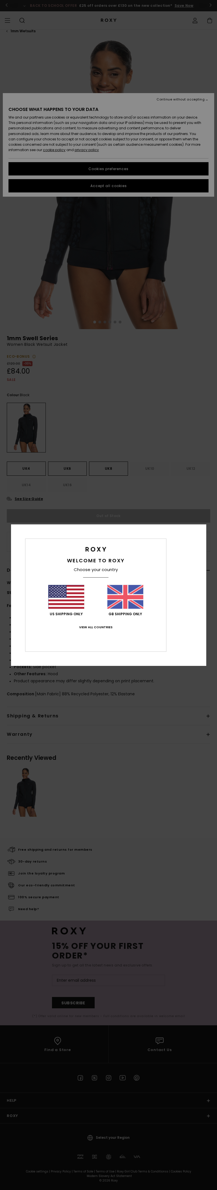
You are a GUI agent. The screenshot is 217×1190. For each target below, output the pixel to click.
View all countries (95, 627)
